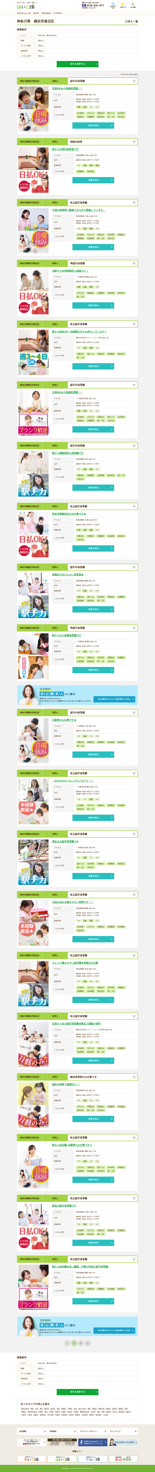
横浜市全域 (25, 1409)
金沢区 (52, 1409)
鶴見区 (108, 1409)
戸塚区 (69, 1409)
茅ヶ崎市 (50, 1415)
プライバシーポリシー (88, 1431)
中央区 (93, 1412)
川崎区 (40, 1412)
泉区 (75, 1409)
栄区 (58, 1409)
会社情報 (22, 1431)
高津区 (57, 1412)
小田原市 (84, 1415)
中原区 (51, 1412)
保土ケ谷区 (82, 1409)
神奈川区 (101, 1409)
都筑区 (120, 1409)
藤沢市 (128, 1412)
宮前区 (63, 1412)
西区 (32, 1409)
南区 (41, 1409)
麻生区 (70, 1412)
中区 (36, 1409)
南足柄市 (98, 1415)
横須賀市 (122, 1412)
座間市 (91, 1415)
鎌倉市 (108, 1412)
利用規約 (53, 1431)
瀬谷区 (94, 1409)
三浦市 (29, 1415)
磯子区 (46, 1409)
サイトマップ (115, 1431)
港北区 (114, 1409)
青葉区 (23, 1412)
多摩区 (76, 1412)
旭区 (89, 1409)
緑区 (126, 1409)
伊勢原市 (64, 1415)
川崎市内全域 (32, 1412)
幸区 (46, 1412)
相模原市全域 (84, 1412)
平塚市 (57, 1415)
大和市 (23, 1415)
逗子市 (114, 1412)
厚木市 (71, 1415)
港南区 (63, 1409)
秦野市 (77, 1415)
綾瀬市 (36, 1415)
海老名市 (43, 1415)
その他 (105, 1415)
